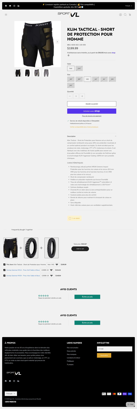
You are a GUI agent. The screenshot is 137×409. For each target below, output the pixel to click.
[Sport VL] (68, 14)
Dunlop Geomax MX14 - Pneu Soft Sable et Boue (23, 270)
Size (68, 75)
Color (69, 64)
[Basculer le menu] (7, 14)
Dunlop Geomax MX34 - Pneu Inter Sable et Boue (23, 276)
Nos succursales (72, 348)
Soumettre (104, 355)
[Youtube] (10, 6)
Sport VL (11, 399)
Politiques (70, 361)
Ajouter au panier (92, 104)
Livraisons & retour (73, 358)
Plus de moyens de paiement (91, 116)
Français (127, 6)
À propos (70, 364)
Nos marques (71, 354)
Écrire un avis (87, 297)
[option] (37, 44)
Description (71, 136)
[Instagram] (14, 6)
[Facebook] (6, 6)
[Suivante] (57, 41)
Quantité (70, 92)
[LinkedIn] (18, 6)
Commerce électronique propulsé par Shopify (28, 399)
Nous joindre (71, 351)
